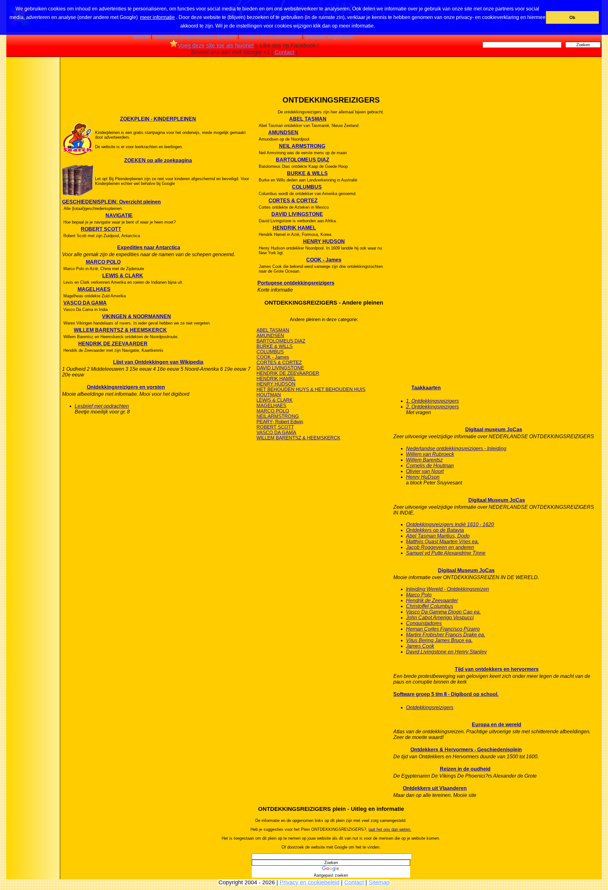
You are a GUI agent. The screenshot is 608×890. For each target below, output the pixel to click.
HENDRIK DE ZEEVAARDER (113, 343)
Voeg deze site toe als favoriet (216, 45)
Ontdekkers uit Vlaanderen (435, 788)
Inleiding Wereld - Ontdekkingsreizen (447, 589)
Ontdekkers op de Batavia (435, 530)
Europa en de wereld (496, 724)
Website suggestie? (330, 36)
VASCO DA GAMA (85, 303)
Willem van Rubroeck (430, 454)
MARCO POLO (103, 262)
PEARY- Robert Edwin (279, 421)
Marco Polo (419, 594)
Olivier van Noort (425, 471)
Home (141, 36)
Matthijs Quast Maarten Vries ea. (442, 541)
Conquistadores (424, 623)
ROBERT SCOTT (101, 229)
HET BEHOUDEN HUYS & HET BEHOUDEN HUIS (310, 389)
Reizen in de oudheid (465, 769)
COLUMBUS (307, 187)
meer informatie (157, 17)
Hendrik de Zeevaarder (432, 600)
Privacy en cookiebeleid (271, 36)
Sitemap (379, 882)
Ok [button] (572, 17)
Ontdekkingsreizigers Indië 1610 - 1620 (450, 524)
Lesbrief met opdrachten (102, 406)
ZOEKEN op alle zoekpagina (158, 160)
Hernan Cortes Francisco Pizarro (443, 629)
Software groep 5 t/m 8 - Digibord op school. (445, 694)
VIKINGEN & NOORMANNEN (136, 316)
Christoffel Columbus (429, 606)
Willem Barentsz (424, 460)
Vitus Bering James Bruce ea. (439, 640)
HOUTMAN (268, 394)
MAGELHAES (94, 289)
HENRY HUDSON (324, 241)
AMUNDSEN (283, 132)
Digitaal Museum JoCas (496, 500)
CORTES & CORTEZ (293, 200)
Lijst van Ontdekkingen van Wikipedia (158, 362)
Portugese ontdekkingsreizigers (295, 283)
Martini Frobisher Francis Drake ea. (445, 634)
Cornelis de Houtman (430, 465)
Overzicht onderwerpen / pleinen (195, 36)
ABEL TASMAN (307, 119)
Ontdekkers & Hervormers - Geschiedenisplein (466, 749)
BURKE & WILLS (307, 173)
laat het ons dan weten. (390, 829)
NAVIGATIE (119, 215)
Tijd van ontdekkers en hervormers (497, 669)
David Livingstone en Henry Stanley (446, 651)
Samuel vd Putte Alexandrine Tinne (445, 553)
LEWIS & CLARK (122, 275)
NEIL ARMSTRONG (302, 146)
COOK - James (323, 259)
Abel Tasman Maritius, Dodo (438, 536)
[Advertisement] (32, 158)
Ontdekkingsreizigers (429, 707)
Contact (284, 52)
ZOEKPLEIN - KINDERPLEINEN (158, 119)
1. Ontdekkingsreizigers (432, 401)
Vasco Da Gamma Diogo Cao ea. (443, 612)
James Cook (420, 646)
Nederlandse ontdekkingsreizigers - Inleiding (456, 448)
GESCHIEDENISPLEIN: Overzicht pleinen (111, 202)
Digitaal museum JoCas (493, 429)
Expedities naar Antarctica (148, 247)
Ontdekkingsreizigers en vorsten (126, 387)
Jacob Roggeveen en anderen (440, 547)
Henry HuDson (423, 477)
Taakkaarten (426, 387)
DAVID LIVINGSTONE (297, 214)
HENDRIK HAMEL (294, 227)
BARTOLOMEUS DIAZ (302, 159)
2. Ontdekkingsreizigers (432, 406)
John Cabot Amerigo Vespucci (440, 617)
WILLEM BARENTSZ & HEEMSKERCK (120, 330)
